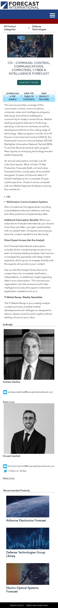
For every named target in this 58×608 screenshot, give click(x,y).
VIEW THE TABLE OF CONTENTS (29, 96)
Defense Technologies (39, 28)
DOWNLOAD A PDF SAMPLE (12, 96)
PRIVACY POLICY (17, 605)
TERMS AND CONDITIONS (37, 605)
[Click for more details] (27, 516)
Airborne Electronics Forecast (26, 520)
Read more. (9, 401)
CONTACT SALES (29, 82)
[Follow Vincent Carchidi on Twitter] (5, 470)
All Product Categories (10, 28)
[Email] (5, 392)
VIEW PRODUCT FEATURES (44, 96)
